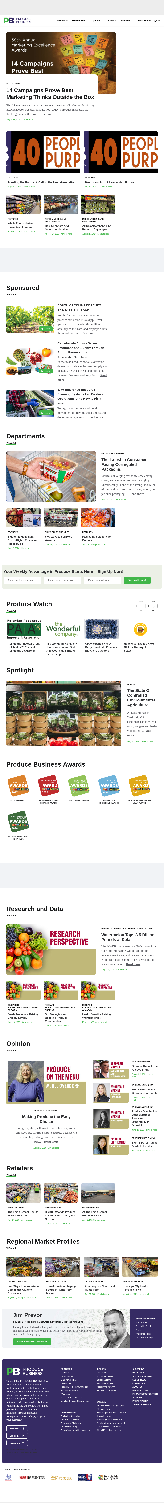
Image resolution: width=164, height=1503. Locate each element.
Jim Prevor (101, 1373)
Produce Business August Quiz (110, 1405)
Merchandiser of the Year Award (111, 1423)
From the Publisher (105, 1376)
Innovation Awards (105, 1416)
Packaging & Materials (70, 1416)
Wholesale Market (105, 1383)
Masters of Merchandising (72, 1397)
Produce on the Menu (106, 1390)
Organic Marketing (69, 1427)
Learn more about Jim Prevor (32, 1341)
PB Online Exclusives (70, 1390)
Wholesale (65, 1394)
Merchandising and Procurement (75, 1401)
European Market (104, 1380)
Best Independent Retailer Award (111, 1413)
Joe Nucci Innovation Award (109, 1427)
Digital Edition (144, 20)
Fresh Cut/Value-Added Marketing (75, 1430)
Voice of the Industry (106, 1387)
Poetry (138, 1330)
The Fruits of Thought (145, 1338)
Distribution (66, 1383)
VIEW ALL (11, 294)
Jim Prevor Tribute (144, 1334)
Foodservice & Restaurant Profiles (75, 1387)
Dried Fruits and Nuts (70, 1420)
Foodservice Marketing (71, 1423)
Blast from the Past (69, 1380)
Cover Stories (67, 1376)
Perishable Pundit (143, 1326)
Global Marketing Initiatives (109, 1430)
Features (65, 1373)
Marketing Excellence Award (109, 1420)
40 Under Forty (103, 1409)
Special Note (141, 1322)
